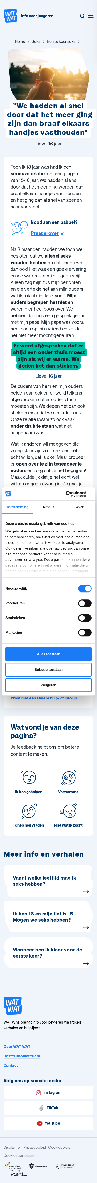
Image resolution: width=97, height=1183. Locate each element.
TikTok (52, 1108)
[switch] (85, 603)
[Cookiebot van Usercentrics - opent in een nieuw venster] (71, 494)
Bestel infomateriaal (22, 1056)
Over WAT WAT (17, 1046)
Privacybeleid (34, 1147)
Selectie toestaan (49, 670)
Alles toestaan (48, 654)
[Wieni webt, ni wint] (19, 1173)
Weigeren (48, 685)
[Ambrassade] (38, 1166)
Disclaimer (12, 1147)
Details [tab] (48, 507)
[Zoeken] (82, 16)
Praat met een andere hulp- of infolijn (44, 698)
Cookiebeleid (59, 1147)
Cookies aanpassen (20, 1155)
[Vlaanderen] (64, 1166)
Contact (11, 1065)
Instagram (52, 1092)
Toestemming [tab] (17, 507)
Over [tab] (80, 507)
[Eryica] (13, 1166)
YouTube (52, 1123)
